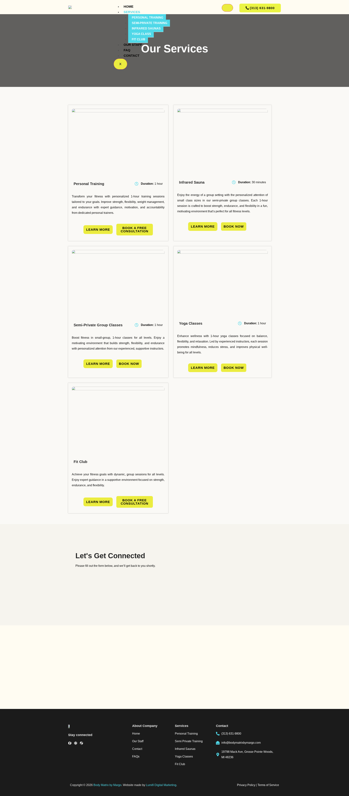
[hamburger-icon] (227, 8)
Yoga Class (141, 33)
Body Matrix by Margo (107, 785)
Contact (131, 55)
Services (132, 12)
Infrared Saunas (146, 28)
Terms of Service (268, 785)
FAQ (127, 50)
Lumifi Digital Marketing (161, 785)
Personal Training (147, 17)
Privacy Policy (246, 785)
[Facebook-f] (69, 743)
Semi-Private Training (149, 23)
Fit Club (138, 39)
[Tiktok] (81, 743)
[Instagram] (75, 743)
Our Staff (133, 45)
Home (128, 6)
